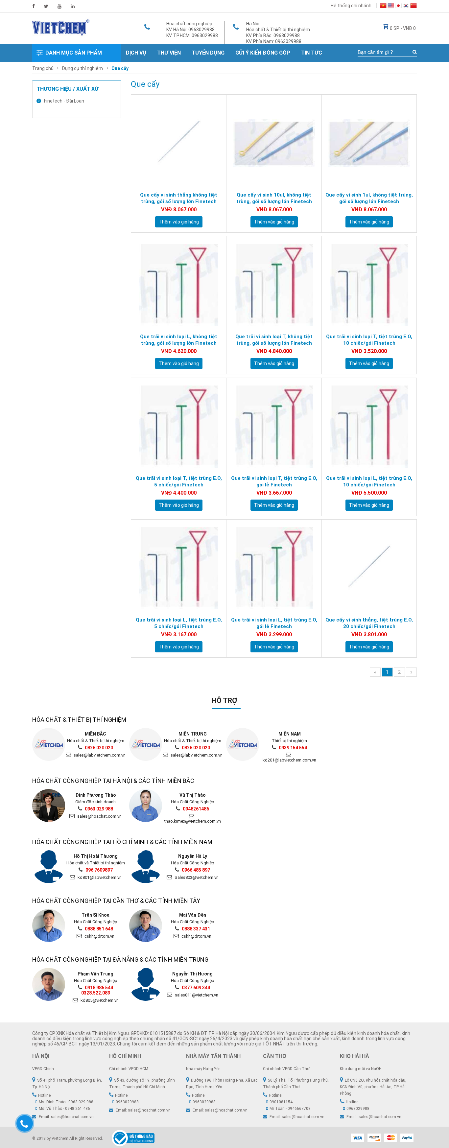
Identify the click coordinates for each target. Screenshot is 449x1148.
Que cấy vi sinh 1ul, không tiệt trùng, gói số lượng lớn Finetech (369, 198)
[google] (59, 6)
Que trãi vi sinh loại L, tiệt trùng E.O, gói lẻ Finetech (274, 623)
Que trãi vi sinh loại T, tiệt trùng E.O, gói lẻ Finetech (274, 481)
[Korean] (406, 6)
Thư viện (169, 53)
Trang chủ (43, 68)
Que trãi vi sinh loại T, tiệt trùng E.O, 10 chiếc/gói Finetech (369, 340)
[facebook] (33, 6)
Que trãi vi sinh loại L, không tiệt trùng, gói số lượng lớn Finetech (178, 340)
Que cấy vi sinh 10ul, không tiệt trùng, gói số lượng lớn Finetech (274, 198)
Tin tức (311, 53)
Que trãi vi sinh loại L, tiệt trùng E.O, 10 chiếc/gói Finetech (369, 481)
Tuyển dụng (208, 53)
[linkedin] (73, 6)
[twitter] (46, 6)
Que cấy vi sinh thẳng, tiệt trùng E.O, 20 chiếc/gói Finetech (369, 623)
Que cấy (120, 68)
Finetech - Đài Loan (64, 101)
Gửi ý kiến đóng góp (262, 53)
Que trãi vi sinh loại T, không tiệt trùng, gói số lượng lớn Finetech (274, 340)
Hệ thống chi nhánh (351, 5)
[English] (391, 6)
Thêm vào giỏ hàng (179, 221)
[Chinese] (413, 6)
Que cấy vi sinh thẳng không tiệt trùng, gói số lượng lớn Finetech (178, 198)
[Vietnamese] (383, 6)
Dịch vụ (136, 53)
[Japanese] (398, 6)
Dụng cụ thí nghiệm (82, 68)
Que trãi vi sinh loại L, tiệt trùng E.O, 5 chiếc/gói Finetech (179, 623)
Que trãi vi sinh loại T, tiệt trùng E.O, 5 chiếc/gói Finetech (179, 481)
